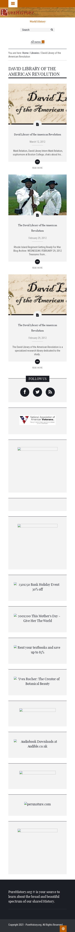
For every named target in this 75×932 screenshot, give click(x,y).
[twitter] (37, 392)
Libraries (35, 52)
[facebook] (24, 392)
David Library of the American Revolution (37, 134)
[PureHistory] (37, 12)
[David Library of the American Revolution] (37, 103)
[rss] (50, 392)
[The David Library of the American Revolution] (37, 194)
